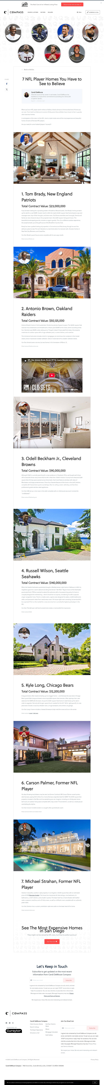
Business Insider (34, 895)
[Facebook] (6, 1023)
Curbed (30, 713)
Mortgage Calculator (52, 1032)
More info (76, 1082)
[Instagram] (12, 1023)
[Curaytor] (14, 1032)
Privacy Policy (94, 1059)
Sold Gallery (49, 1035)
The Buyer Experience (36, 1030)
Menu (80, 12)
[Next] (88, 158)
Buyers (43, 12)
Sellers (50, 12)
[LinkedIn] (9, 1023)
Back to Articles (29, 69)
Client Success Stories (36, 1024)
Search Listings (33, 12)
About (47, 1029)
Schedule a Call (34, 1033)
